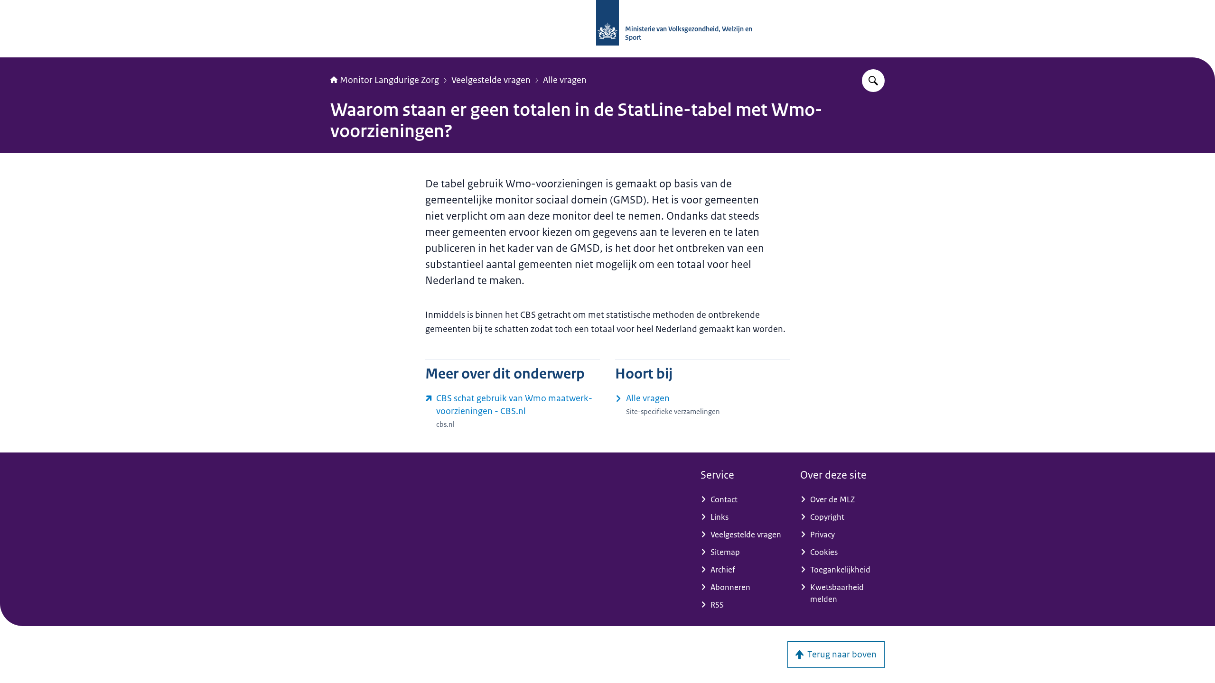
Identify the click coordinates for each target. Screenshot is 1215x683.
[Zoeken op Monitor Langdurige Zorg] (873, 80)
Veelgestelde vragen (491, 80)
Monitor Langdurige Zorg (389, 80)
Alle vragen (565, 80)
